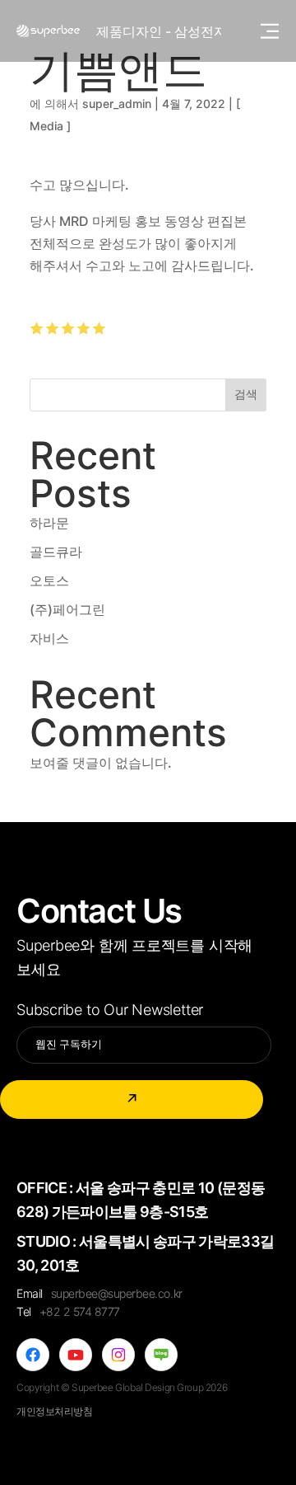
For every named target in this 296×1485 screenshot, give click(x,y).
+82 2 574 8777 (79, 1311)
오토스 (49, 580)
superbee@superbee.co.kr (117, 1293)
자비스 (49, 638)
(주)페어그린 (67, 609)
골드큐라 (56, 551)
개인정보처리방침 (54, 1411)
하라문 (49, 523)
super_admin (116, 103)
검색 (245, 394)
